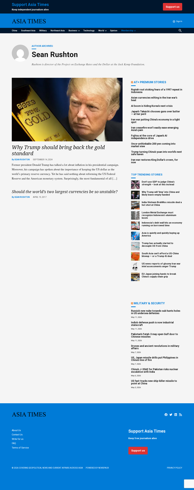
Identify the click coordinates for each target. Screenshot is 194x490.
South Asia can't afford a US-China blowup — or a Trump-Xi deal (160, 255)
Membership (127, 30)
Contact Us (17, 434)
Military (43, 30)
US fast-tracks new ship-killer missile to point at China (154, 382)
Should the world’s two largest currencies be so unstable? (64, 191)
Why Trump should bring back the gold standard (58, 150)
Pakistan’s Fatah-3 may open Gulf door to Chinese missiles (154, 335)
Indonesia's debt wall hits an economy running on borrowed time (162, 224)
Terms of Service (20, 447)
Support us (172, 6)
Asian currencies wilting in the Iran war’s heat (154, 99)
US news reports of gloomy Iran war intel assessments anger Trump (161, 265)
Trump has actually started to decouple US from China (157, 244)
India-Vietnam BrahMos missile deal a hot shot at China (162, 203)
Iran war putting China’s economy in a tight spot (155, 121)
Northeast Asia (58, 30)
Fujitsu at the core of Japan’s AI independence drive (149, 137)
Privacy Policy (174, 468)
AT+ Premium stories (150, 82)
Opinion (113, 30)
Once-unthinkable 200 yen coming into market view (153, 145)
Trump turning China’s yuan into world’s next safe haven (156, 153)
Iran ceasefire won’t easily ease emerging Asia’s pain (154, 129)
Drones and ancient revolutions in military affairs (155, 347)
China (14, 30)
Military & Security (149, 303)
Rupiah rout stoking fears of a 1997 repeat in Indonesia (156, 91)
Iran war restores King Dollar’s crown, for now (154, 161)
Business (73, 30)
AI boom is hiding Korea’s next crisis (152, 106)
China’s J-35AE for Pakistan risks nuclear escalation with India (154, 370)
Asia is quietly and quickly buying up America (161, 234)
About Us (16, 430)
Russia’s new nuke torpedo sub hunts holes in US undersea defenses (155, 312)
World (101, 30)
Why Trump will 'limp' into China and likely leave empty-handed (160, 193)
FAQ (14, 443)
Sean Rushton (22, 159)
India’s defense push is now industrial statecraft (152, 323)
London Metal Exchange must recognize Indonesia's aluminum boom (159, 215)
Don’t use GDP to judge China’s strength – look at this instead (158, 183)
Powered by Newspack (97, 468)
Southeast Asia (28, 30)
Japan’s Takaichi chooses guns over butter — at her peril (155, 112)
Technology (88, 30)
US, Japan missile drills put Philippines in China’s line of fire (154, 359)
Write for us (17, 439)
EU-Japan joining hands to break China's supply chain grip (159, 275)
